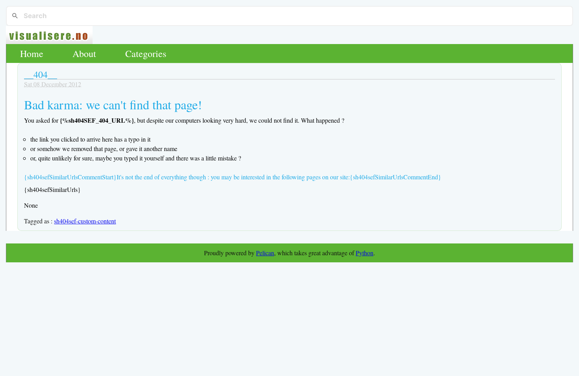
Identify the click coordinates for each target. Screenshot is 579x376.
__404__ (40, 74)
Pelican (265, 253)
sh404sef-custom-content (85, 221)
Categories (145, 53)
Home (31, 53)
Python (364, 253)
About (84, 53)
